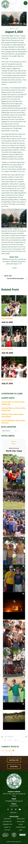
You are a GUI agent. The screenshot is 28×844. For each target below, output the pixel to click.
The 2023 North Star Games (15, 278)
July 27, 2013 (7, 383)
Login (20, 830)
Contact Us (7, 827)
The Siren (7, 830)
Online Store (20, 819)
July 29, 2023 (7, 353)
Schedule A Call (7, 824)
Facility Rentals (20, 827)
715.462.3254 (14, 806)
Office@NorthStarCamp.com (14, 801)
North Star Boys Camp (13, 841)
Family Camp (20, 821)
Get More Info (14, 760)
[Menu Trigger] (25, 3)
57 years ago (10, 736)
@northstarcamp (14, 448)
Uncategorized (7, 318)
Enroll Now (14, 766)
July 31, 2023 (8, 276)
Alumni (21, 824)
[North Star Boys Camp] (5, 7)
